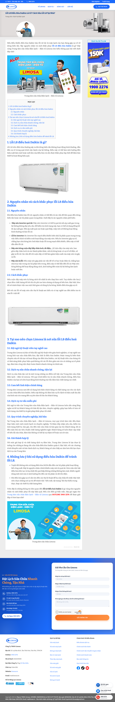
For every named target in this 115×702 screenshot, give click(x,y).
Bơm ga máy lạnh (55, 651)
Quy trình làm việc (83, 663)
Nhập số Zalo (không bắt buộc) (63, 591)
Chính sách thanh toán (84, 655)
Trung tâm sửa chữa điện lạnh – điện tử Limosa (27, 494)
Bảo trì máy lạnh (55, 655)
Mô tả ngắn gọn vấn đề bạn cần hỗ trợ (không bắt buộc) (69, 598)
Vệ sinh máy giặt (55, 667)
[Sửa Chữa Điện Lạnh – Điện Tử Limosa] (20, 6)
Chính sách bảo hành (84, 646)
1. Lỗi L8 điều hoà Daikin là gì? (20, 106)
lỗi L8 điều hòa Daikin (61, 46)
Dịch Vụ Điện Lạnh (19, 16)
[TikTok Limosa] (83, 668)
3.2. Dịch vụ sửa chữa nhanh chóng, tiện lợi (27, 123)
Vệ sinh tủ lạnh (55, 676)
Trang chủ (8, 16)
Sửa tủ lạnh (54, 672)
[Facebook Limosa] (78, 668)
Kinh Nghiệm (96, 1)
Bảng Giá (60, 6)
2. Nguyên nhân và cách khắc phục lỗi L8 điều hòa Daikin (30, 109)
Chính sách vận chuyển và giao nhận (89, 651)
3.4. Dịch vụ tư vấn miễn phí (22, 128)
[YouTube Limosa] (87, 668)
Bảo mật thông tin (82, 659)
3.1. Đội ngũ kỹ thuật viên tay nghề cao (26, 120)
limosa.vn (15, 671)
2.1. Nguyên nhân (17, 112)
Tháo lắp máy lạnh (56, 659)
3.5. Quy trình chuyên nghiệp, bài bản (25, 131)
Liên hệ (70, 6)
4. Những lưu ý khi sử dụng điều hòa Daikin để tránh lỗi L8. (31, 136)
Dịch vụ (50, 6)
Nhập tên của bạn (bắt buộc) (62, 576)
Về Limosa (41, 6)
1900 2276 (14, 655)
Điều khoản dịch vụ (83, 642)
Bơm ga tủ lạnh (55, 680)
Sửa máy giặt (54, 663)
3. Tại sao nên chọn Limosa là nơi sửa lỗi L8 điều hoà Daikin (31, 117)
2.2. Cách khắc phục (18, 115)
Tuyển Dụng (106, 1)
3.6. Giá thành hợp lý (19, 134)
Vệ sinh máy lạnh (55, 646)
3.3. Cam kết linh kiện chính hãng (24, 125)
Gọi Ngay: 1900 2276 (13, 616)
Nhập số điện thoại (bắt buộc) (63, 583)
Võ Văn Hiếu (24, 663)
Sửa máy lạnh (54, 642)
